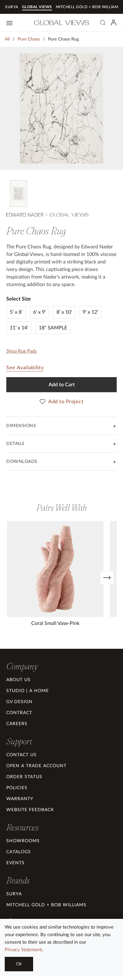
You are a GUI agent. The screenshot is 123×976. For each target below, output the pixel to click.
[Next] (107, 577)
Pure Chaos (29, 39)
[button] (22, 666)
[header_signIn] (113, 22)
